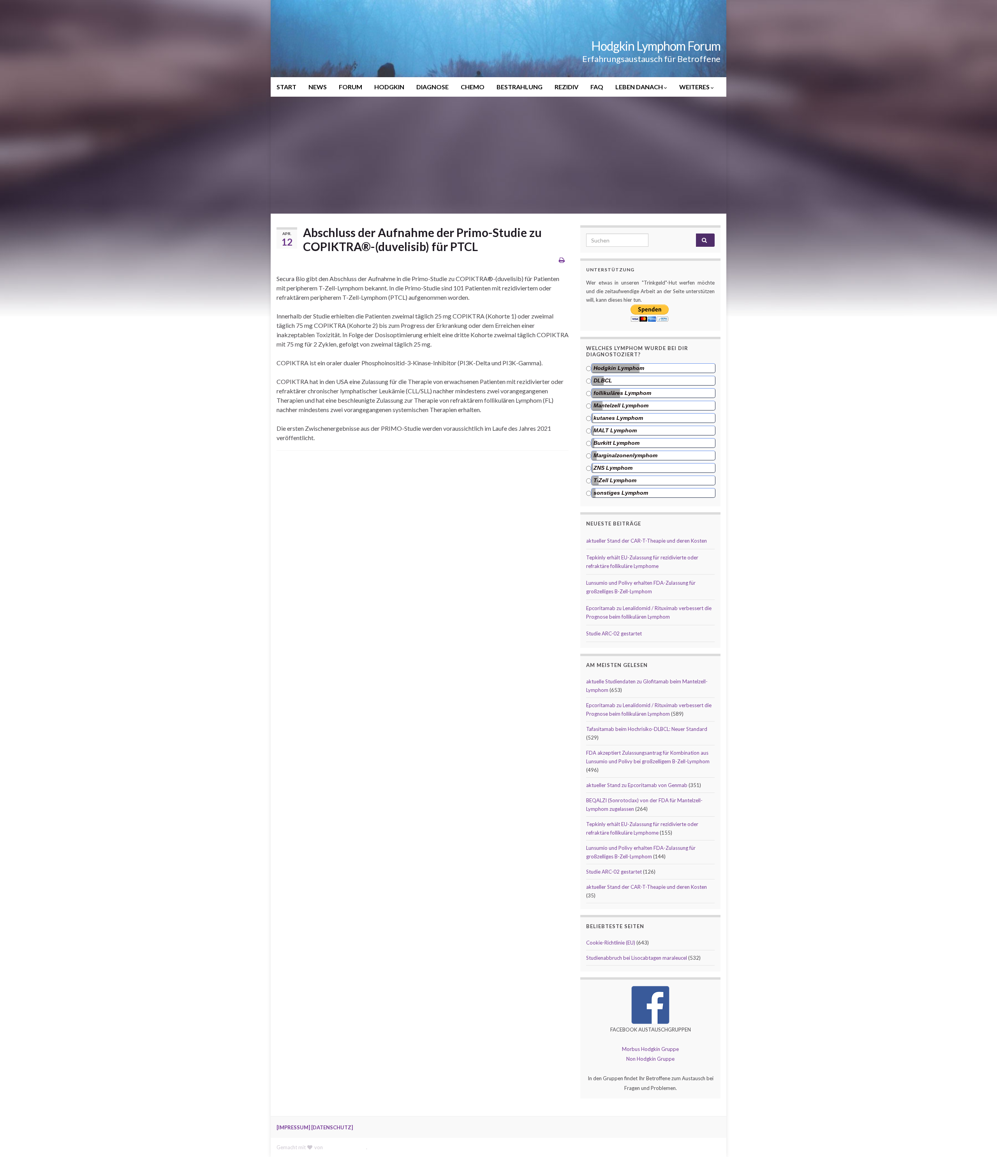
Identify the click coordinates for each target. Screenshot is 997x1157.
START (286, 86)
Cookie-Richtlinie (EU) (610, 942)
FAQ (596, 86)
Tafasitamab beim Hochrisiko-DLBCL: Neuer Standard (646, 729)
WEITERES (695, 86)
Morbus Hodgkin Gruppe (650, 1049)
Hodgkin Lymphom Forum (655, 45)
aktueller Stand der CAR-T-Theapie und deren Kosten (646, 541)
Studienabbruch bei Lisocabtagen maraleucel (636, 958)
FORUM (350, 86)
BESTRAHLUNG (520, 86)
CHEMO (472, 86)
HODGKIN (389, 86)
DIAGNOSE (432, 86)
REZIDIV (566, 86)
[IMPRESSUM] (293, 1127)
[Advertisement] (498, 155)
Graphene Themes (345, 1147)
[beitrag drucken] (562, 260)
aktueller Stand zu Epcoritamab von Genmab (636, 785)
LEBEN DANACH (639, 86)
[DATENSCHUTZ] (332, 1127)
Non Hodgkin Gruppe (650, 1059)
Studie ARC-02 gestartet (614, 633)
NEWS (317, 86)
